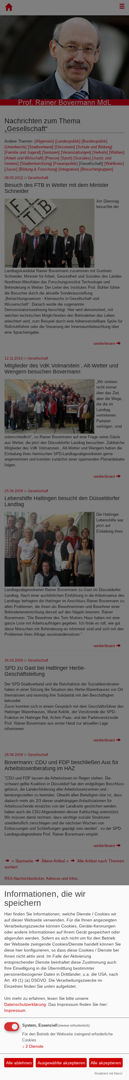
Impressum (15, 1010)
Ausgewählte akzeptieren (61, 1062)
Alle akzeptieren (106, 1062)
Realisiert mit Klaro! (108, 1073)
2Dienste (33, 1046)
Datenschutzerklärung (25, 1004)
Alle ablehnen (19, 1062)
